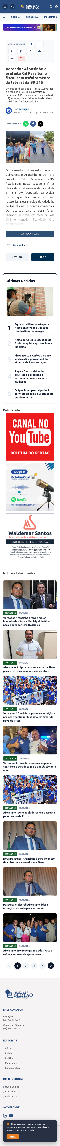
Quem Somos (12, 1086)
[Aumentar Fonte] (31, 44)
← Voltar (17, 257)
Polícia (15, 17)
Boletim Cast (12, 1096)
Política (9, 1058)
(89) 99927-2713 (11, 1028)
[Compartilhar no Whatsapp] (26, 124)
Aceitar (12, 1137)
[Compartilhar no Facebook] (33, 124)
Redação (24, 109)
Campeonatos (12, 1068)
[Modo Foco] (39, 51)
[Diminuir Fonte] (40, 44)
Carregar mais (30, 234)
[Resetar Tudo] (21, 58)
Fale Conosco (12, 1091)
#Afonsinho (18, 245)
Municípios (50, 17)
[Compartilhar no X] (40, 124)
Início (43, 257)
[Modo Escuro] (11, 51)
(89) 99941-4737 (11, 1020)
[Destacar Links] (30, 51)
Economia (32, 17)
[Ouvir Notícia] (12, 58)
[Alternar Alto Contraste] (20, 51)
